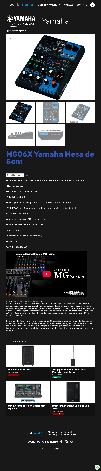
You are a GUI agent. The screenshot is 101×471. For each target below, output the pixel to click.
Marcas (68, 5)
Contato (81, 5)
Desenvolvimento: (48, 449)
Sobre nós (34, 442)
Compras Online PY (49, 5)
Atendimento (50, 442)
